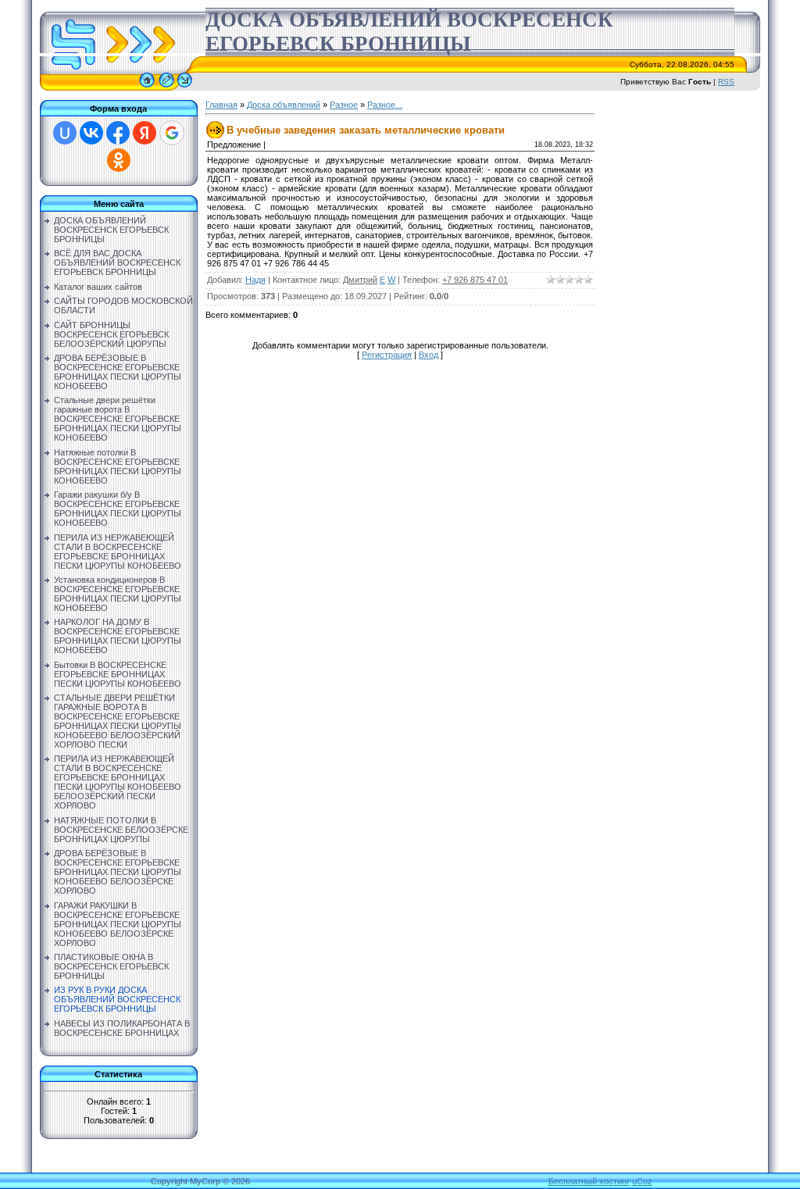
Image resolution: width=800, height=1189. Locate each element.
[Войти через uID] (65, 133)
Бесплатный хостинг (589, 1181)
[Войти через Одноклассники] (118, 160)
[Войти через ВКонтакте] (91, 133)
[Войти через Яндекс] (144, 133)
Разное (344, 104)
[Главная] (147, 87)
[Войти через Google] (171, 132)
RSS (726, 81)
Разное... (384, 104)
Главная (221, 104)
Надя (255, 279)
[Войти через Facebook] (118, 133)
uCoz (642, 1181)
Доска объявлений (283, 104)
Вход (428, 354)
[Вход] (184, 87)
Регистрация (387, 354)
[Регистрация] (166, 87)
